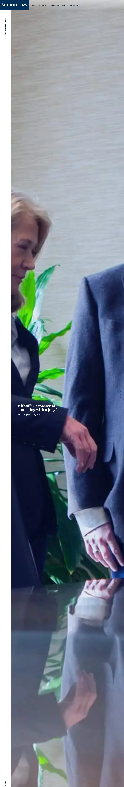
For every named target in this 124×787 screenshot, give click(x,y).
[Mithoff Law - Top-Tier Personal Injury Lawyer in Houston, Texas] (14, 5)
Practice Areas (54, 5)
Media (64, 5)
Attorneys (42, 5)
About (34, 5)
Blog (70, 5)
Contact (75, 5)
